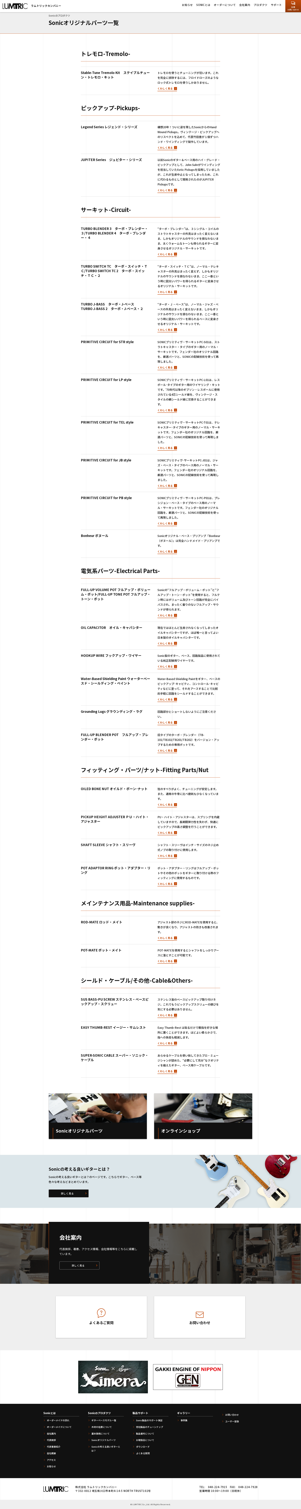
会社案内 (244, 5)
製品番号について (145, 1433)
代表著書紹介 (53, 1446)
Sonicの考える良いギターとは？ (105, 1448)
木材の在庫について (101, 1427)
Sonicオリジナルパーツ (103, 1440)
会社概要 (51, 1453)
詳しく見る (67, 1193)
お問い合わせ (232, 1414)
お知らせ (187, 5)
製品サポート (140, 1413)
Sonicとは (203, 5)
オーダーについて (225, 5)
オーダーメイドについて (59, 1427)
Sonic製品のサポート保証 (149, 1420)
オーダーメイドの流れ (58, 1420)
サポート (276, 5)
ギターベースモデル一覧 (103, 1420)
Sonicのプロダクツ (99, 1413)
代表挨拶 (51, 1440)
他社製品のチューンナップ (149, 1427)
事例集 (184, 1420)
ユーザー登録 (232, 1421)
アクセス (51, 1460)
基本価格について (100, 1433)
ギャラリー (183, 1413)
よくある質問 (143, 1453)
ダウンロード (143, 1446)
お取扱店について (145, 1440)
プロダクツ (260, 5)
